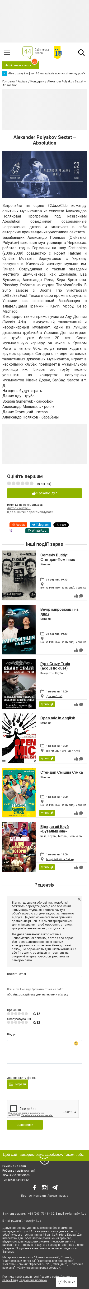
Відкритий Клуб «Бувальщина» (54, 828)
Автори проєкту (57, 1195)
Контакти (39, 1195)
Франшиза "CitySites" (16, 1175)
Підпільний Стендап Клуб (63, 750)
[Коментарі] (81, 596)
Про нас (26, 1195)
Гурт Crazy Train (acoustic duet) (55, 666)
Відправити (25, 1125)
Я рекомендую (46, 493)
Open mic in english (57, 718)
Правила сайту (50, 1276)
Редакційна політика (33, 1280)
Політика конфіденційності (20, 1276)
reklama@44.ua (75, 1213)
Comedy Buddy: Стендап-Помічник (57, 557)
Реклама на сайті (14, 1166)
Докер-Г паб (54, 696)
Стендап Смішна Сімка (61, 772)
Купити (45, 704)
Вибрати (19, 1084)
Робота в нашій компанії (18, 1170)
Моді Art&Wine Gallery (60, 859)
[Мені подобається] (76, 596)
